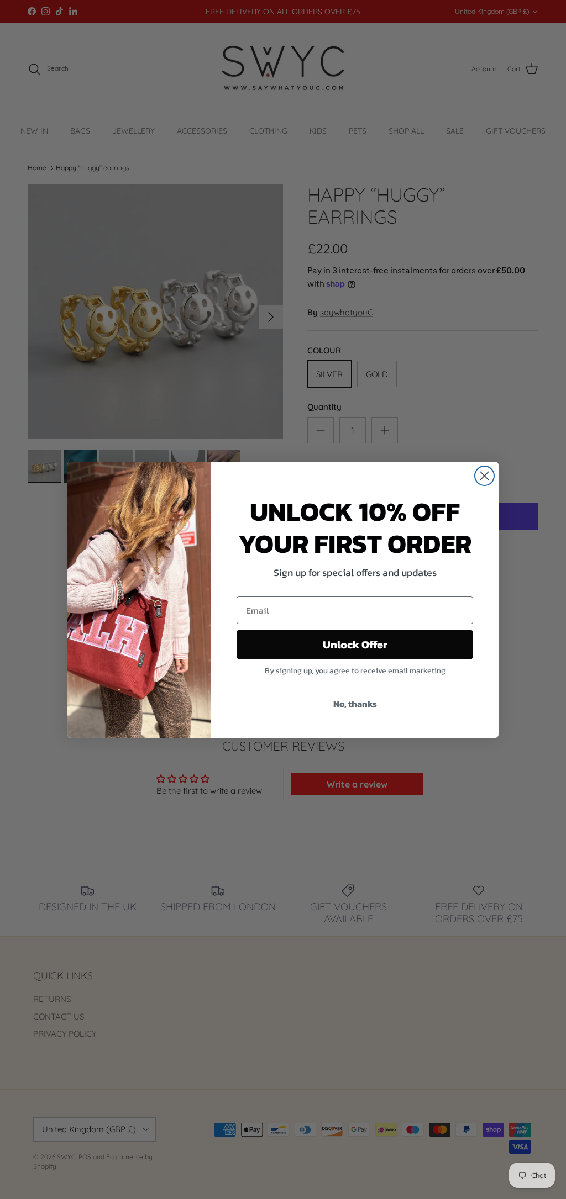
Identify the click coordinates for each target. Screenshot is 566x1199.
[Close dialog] (484, 475)
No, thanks (355, 703)
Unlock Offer (355, 644)
